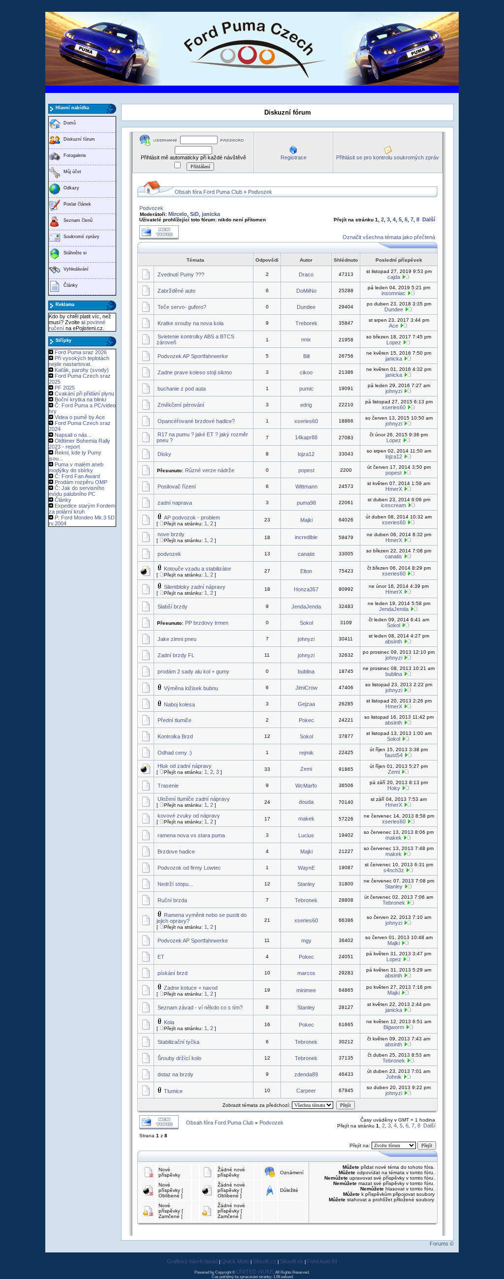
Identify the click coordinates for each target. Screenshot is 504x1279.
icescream (393, 505)
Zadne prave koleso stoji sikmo (195, 372)
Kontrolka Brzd (175, 736)
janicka (211, 214)
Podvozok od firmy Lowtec (189, 868)
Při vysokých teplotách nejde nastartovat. (79, 361)
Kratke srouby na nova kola (190, 323)
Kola (169, 1022)
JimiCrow (306, 688)
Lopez (393, 342)
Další (428, 219)
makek (306, 819)
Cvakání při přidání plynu (84, 393)
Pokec (306, 720)
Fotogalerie (74, 155)
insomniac (393, 293)
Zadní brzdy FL (176, 655)
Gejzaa (306, 704)
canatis (306, 554)
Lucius (306, 835)
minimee (306, 990)
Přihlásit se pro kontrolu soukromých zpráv (387, 157)
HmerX (393, 489)
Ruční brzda (172, 900)
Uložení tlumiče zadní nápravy (194, 799)
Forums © (442, 1244)
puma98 (306, 503)
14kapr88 (306, 437)
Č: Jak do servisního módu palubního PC (76, 491)
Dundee (306, 307)
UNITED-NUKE (254, 1272)
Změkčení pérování (181, 405)
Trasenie (168, 786)
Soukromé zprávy (81, 236)
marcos (306, 973)
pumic (306, 389)
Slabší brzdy (173, 606)
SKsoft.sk (291, 1261)
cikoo (306, 372)
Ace (393, 326)
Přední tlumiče (174, 720)
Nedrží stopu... (175, 884)
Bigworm (393, 1027)
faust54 (394, 755)
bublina (306, 671)
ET (161, 957)
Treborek (306, 323)
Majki (306, 520)
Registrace (294, 157)
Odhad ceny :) (175, 753)
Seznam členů (78, 220)
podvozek (169, 554)
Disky (164, 454)
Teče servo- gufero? (182, 307)
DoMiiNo (306, 291)
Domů (69, 123)
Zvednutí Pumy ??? (181, 274)
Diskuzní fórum (79, 139)
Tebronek (306, 900)
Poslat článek (77, 204)
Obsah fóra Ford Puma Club (208, 192)
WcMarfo (306, 786)
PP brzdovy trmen (206, 623)
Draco (306, 274)
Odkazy (71, 187)
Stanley (306, 884)
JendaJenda (306, 606)
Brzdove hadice (176, 851)
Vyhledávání (76, 269)
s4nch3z (393, 870)
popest (306, 470)
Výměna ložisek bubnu (191, 688)
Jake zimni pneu (177, 639)
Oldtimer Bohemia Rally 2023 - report (79, 444)
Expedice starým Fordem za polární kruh (82, 509)
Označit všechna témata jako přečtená (389, 237)
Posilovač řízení (177, 486)
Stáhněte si (75, 252)
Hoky (393, 788)
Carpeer (306, 1091)
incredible (306, 537)
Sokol (306, 623)
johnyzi (393, 391)
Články (70, 285)
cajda (393, 277)
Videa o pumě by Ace (80, 417)
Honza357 (306, 589)
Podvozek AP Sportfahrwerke (193, 356)
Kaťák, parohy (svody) (82, 370)
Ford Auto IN (322, 1261)
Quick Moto (235, 1261)
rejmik (306, 753)
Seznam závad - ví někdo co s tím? (200, 1007)
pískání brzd (173, 973)
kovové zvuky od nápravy (189, 816)
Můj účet (72, 171)
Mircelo (177, 214)
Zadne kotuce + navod (191, 988)
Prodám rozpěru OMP (81, 482)
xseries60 (394, 407)
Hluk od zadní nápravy (185, 766)
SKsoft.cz (264, 1261)
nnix (306, 339)
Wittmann (306, 486)
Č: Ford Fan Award (77, 476)
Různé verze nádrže (209, 470)
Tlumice (173, 1091)
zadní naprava (175, 503)
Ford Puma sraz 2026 (81, 352)
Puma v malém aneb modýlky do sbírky (76, 467)
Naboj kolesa (179, 704)
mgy (306, 941)
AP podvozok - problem (192, 517)
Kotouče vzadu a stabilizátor (197, 569)
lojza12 (306, 454)
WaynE (306, 868)
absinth (393, 641)
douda (306, 802)
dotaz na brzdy (175, 1074)
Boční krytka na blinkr (81, 399)
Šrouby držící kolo (179, 1058)
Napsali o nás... (73, 435)
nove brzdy (171, 534)
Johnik (394, 1077)
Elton (306, 571)
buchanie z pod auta (182, 389)
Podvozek (260, 192)
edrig (306, 405)
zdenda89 (306, 1074)
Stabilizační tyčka (178, 1042)
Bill (306, 356)
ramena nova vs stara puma (191, 835)
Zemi (306, 769)
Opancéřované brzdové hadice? (196, 421)
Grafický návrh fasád (192, 1261)
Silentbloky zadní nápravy (194, 587)
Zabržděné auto (176, 291)
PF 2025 (65, 388)
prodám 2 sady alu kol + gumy (193, 671)
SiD (194, 214)
